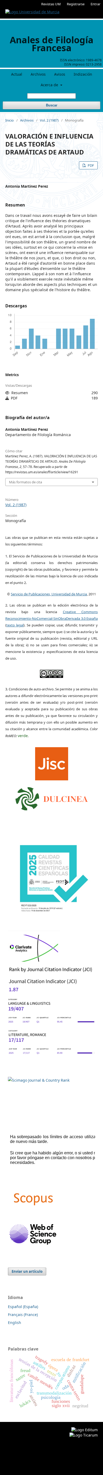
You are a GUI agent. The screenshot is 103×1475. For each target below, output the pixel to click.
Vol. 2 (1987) (49, 120)
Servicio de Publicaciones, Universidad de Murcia (49, 594)
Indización (83, 74)
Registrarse (76, 4)
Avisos (59, 74)
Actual (16, 74)
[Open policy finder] (51, 762)
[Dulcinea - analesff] (51, 797)
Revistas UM (51, 4)
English (14, 1322)
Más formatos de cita (25, 482)
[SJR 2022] (38, 1080)
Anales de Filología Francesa (51, 44)
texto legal (15, 625)
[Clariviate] (34, 962)
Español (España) (23, 1306)
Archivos (38, 74)
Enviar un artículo (27, 1271)
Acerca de (50, 84)
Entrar (95, 4)
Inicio (9, 120)
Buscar (51, 105)
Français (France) (23, 1314)
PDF (90, 165)
